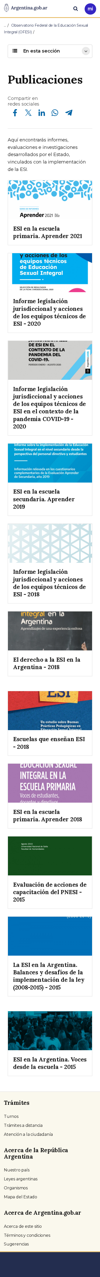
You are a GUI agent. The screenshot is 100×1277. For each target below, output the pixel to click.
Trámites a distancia (23, 1125)
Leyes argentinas (20, 1179)
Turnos (11, 1116)
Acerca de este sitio (23, 1226)
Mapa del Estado (20, 1196)
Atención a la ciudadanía (28, 1134)
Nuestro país (16, 1170)
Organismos (16, 1188)
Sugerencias (16, 1244)
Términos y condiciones (27, 1235)
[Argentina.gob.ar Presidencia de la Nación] (25, 8)
